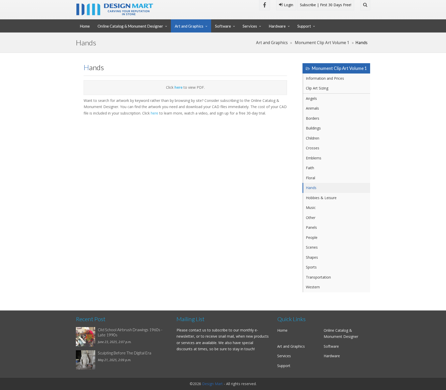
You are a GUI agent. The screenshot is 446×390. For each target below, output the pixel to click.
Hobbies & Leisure (321, 197)
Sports (311, 267)
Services (250, 26)
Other (310, 217)
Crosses (312, 147)
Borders (312, 118)
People (311, 237)
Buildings (313, 128)
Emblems (313, 158)
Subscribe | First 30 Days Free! (325, 4)
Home (85, 26)
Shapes (312, 257)
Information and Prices (325, 78)
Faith (310, 167)
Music (311, 207)
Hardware (277, 26)
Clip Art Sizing (317, 88)
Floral (310, 177)
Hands (311, 187)
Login (288, 4)
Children (312, 138)
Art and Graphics (189, 26)
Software (223, 26)
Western (313, 287)
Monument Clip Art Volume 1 (322, 42)
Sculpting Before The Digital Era (124, 353)
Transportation (318, 277)
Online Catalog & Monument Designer (130, 26)
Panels (311, 227)
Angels (311, 98)
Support (304, 26)
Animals (312, 108)
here (154, 113)
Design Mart (212, 383)
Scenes (312, 247)
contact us (197, 330)
